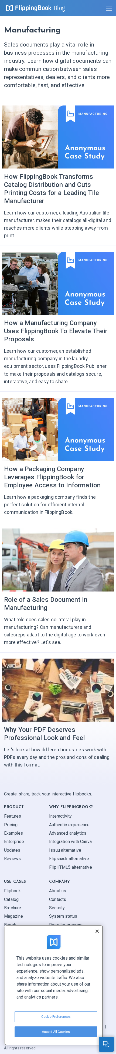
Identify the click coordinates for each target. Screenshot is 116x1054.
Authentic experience (69, 824)
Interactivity (60, 816)
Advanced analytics (67, 833)
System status (63, 916)
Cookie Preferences (56, 1017)
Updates (12, 850)
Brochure (12, 908)
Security (57, 908)
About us (57, 891)
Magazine (13, 916)
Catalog (11, 899)
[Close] (97, 931)
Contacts (57, 899)
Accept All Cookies (56, 1032)
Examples (13, 833)
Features (12, 816)
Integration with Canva (70, 841)
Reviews (12, 858)
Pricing (11, 824)
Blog (59, 8)
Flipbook (12, 891)
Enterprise (14, 841)
